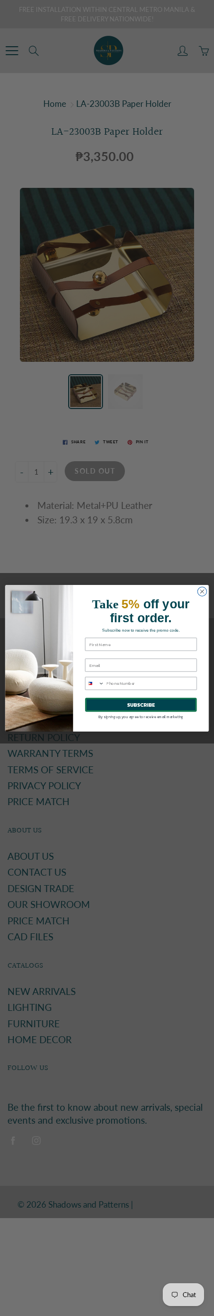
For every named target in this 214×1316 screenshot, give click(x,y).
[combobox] (94, 683)
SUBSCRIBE (141, 705)
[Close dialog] (202, 591)
